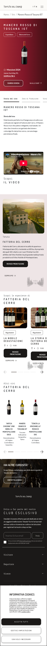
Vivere (7, 574)
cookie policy (25, 612)
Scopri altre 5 (9, 76)
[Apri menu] (42, 7)
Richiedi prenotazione (15, 264)
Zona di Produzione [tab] (30, 99)
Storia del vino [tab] (10, 99)
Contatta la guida (14, 480)
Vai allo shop (34, 83)
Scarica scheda (13, 83)
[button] (41, 372)
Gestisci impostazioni (21, 630)
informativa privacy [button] (25, 541)
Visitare (8, 555)
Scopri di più (9, 276)
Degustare (9, 564)
